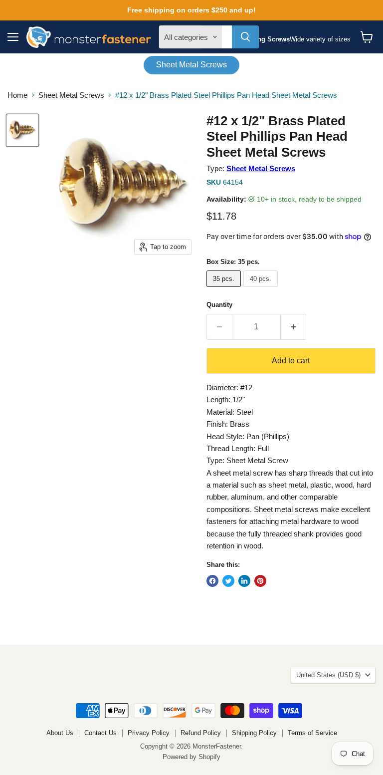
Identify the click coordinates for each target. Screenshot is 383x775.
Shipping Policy (254, 733)
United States (328, 675)
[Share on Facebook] (212, 581)
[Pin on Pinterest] (260, 581)
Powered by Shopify (191, 757)
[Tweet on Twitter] (228, 581)
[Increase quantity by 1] (293, 327)
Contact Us (100, 733)
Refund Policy (201, 733)
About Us (59, 733)
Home (17, 95)
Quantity (219, 304)
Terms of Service (312, 733)
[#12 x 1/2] (22, 130)
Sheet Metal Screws (191, 64)
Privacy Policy (149, 733)
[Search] (245, 36)
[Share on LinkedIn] (244, 581)
